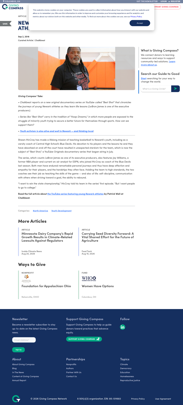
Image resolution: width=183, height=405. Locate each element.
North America (40, 210)
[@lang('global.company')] (12, 6)
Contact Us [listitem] (71, 376)
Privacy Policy (138, 398)
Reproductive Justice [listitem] (130, 380)
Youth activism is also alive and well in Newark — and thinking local (56, 131)
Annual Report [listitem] (19, 380)
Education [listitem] (125, 372)
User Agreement (163, 398)
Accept (140, 23)
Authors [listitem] (70, 368)
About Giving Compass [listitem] (23, 364)
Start (143, 78)
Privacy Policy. (136, 16)
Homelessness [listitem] (127, 376)
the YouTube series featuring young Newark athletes (75, 193)
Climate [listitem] (124, 364)
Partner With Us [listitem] (73, 372)
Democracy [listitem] (125, 368)
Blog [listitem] (14, 368)
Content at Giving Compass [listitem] (25, 376)
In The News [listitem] (18, 372)
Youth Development (61, 210)
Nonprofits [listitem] (71, 364)
